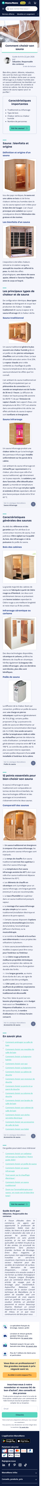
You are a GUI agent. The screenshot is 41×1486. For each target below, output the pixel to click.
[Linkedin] (3, 1465)
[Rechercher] (8, 8)
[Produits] (3, 8)
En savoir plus (24, 1427)
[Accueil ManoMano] (10, 2)
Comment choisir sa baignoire (18, 1068)
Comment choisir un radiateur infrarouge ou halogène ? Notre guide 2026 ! (19, 1156)
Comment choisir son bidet (17, 1129)
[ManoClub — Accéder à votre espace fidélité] (23, 2)
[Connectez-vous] (29, 2)
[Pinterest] (14, 1465)
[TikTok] (25, 1465)
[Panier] (34, 2)
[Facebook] (9, 1465)
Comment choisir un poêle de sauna (21, 1164)
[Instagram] (20, 1465)
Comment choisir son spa (16, 1063)
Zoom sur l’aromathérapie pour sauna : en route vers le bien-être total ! (19, 1192)
